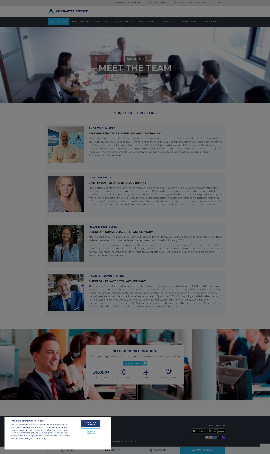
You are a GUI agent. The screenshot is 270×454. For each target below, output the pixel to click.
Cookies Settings (90, 432)
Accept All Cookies (91, 423)
